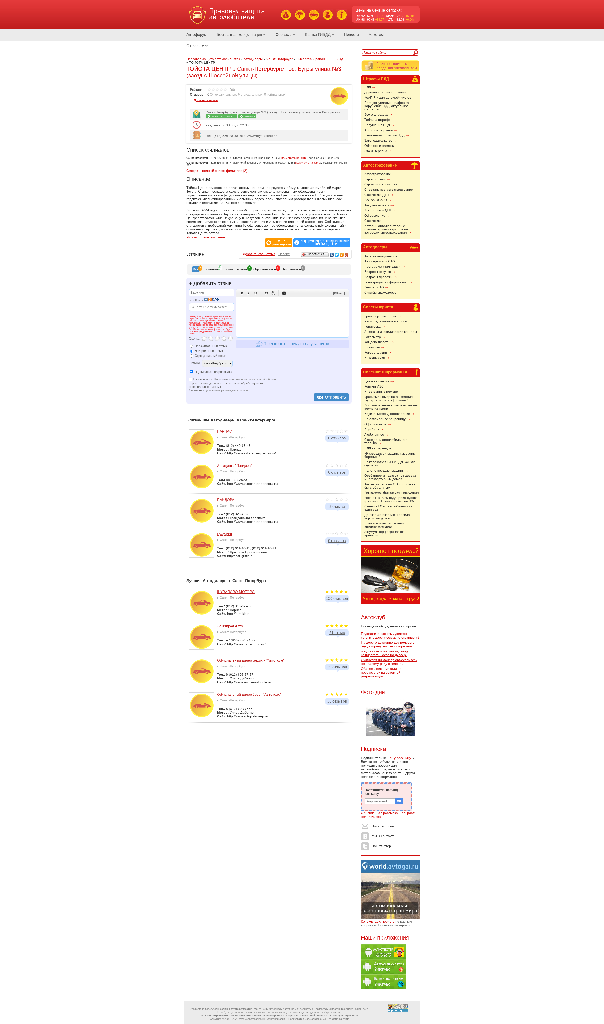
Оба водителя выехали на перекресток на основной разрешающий (381, 672)
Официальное (375, 424)
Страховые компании (380, 184)
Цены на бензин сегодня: (378, 10)
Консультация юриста (377, 921)
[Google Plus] (346, 255)
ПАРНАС (224, 431)
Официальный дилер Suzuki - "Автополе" (250, 660)
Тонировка (372, 326)
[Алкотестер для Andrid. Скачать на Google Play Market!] (383, 958)
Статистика (373, 221)
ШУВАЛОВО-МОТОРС (236, 592)
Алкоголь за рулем (378, 130)
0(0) (232, 90)
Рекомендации (375, 352)
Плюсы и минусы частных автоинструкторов (384, 524)
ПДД (367, 87)
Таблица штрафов (378, 120)
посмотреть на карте (223, 116)
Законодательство (378, 140)
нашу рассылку (399, 758)
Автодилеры (375, 247)
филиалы (249, 116)
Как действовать (376, 205)
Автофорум (196, 35)
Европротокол (375, 179)
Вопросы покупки (377, 272)
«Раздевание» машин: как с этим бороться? (389, 455)
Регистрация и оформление (386, 282)
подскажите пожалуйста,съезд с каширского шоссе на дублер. (386, 653)
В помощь (372, 347)
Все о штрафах (376, 114)
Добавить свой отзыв (259, 254)
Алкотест (377, 35)
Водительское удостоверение (387, 414)
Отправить (335, 397)
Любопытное (374, 434)
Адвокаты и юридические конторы (390, 331)
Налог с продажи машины (384, 470)
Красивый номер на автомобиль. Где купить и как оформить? (389, 398)
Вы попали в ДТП (377, 210)
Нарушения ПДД (377, 125)
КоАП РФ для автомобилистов (387, 97)
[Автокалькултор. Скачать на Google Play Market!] (383, 973)
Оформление (374, 215)
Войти (199, 300)
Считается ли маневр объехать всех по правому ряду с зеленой (389, 662)
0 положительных (223, 94)
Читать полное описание (205, 237)
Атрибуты (371, 429)
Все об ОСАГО (375, 200)
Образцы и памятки (379, 145)
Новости (351, 35)
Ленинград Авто (230, 626)
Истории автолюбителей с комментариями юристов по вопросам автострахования (386, 229)
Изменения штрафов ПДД (384, 135)
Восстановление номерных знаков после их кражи (391, 406)
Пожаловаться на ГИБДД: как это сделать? (389, 463)
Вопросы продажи (378, 277)
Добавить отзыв (206, 100)
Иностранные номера (381, 391)
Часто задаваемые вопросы (385, 321)
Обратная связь (276, 1018)
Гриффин (224, 534)
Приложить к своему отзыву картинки (296, 344)
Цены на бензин (376, 381)
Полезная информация (385, 372)
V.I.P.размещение (281, 243)
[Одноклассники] (341, 255)
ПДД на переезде (377, 448)
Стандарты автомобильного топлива (385, 441)
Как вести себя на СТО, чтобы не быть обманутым (389, 485)
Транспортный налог (380, 316)
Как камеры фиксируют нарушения (391, 492)
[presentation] (196, 269)
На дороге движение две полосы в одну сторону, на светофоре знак (387, 644)
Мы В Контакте (383, 836)
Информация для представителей (324, 242)
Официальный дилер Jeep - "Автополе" (249, 694)
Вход (339, 59)
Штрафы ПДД (376, 79)
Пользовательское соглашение (307, 1018)
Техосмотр (372, 337)
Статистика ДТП (376, 195)
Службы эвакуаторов (380, 292)
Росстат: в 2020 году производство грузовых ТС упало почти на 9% (391, 499)
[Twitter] (336, 255)
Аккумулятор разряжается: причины (385, 533)
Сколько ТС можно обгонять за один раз (388, 507)
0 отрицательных (250, 94)
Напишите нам (383, 826)
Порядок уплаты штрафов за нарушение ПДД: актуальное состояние (386, 106)
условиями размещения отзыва (227, 390)
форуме (409, 626)
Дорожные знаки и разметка (386, 92)
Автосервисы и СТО (379, 261)
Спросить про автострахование (388, 189)
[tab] (196, 269)
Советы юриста (378, 307)
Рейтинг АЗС (374, 386)
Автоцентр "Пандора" (234, 466)
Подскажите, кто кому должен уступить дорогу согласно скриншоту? (390, 635)
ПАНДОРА (225, 500)
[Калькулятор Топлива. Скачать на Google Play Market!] (383, 988)
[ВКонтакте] (331, 255)
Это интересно (375, 151)
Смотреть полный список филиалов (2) (216, 171)
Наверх (284, 254)
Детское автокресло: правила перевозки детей (387, 516)
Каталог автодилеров (380, 256)
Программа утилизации (382, 266)
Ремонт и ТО (374, 287)
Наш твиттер (381, 846)
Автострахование (380, 165)
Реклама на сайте (338, 1018)
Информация (374, 357)
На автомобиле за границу (385, 419)
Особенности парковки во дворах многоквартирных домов (390, 477)
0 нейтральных (274, 94)
